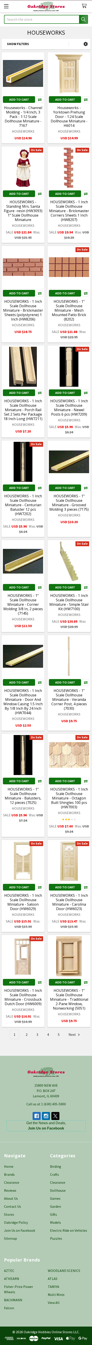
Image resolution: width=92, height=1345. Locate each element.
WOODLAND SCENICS (64, 1270)
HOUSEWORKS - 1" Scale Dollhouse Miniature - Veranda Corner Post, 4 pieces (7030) (69, 699)
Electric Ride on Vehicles (68, 1230)
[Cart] (85, 6)
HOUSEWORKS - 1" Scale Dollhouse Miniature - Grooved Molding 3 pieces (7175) (69, 503)
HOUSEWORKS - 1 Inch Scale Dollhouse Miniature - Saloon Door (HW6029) (23, 902)
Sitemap (10, 1238)
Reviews (10, 1190)
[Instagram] (46, 1116)
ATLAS (52, 1278)
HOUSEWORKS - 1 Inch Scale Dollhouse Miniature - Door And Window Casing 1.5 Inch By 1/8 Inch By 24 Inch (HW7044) (23, 701)
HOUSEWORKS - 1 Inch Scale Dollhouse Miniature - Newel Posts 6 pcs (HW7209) (69, 408)
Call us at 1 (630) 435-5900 (46, 1104)
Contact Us (12, 1206)
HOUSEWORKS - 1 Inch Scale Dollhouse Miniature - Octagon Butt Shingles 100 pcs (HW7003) (69, 798)
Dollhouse (58, 1190)
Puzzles (56, 1238)
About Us (11, 1198)
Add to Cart (19, 100)
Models (55, 1222)
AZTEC (9, 1270)
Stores (9, 1214)
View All (54, 1302)
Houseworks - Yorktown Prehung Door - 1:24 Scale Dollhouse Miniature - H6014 (69, 116)
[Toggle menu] (6, 6)
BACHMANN (13, 1300)
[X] (55, 1116)
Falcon (9, 1308)
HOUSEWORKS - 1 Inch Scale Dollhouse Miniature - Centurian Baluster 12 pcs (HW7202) (23, 505)
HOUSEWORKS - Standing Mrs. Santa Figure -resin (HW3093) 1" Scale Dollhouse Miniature (23, 210)
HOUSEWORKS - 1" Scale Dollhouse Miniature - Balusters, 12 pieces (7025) (23, 796)
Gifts (53, 1214)
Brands (9, 1174)
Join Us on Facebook (19, 1230)
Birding (55, 1166)
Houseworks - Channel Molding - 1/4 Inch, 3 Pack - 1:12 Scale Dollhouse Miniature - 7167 (23, 116)
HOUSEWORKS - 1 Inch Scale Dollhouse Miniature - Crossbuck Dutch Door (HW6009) (23, 997)
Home (8, 1166)
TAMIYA (53, 1286)
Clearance (11, 1182)
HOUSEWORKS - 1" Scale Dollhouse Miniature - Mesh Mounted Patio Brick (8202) (69, 310)
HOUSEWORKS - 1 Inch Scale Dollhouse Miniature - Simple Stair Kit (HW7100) (69, 602)
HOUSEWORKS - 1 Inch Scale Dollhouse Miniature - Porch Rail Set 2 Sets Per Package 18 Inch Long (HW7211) (23, 410)
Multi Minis (56, 1294)
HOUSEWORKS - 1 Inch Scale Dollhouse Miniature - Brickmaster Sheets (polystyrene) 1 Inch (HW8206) (23, 310)
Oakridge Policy (16, 1222)
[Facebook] (37, 1116)
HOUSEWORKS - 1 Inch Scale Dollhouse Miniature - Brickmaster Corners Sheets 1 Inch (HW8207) (69, 210)
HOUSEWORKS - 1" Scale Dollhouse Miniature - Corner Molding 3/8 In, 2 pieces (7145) (23, 604)
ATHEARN (11, 1278)
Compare (39, 99)
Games (55, 1198)
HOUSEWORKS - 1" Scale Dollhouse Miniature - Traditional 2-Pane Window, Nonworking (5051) (69, 999)
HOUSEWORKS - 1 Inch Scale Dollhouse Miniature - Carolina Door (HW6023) (69, 902)
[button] (85, 44)
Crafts (54, 1174)
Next (73, 1034)
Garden (55, 1206)
